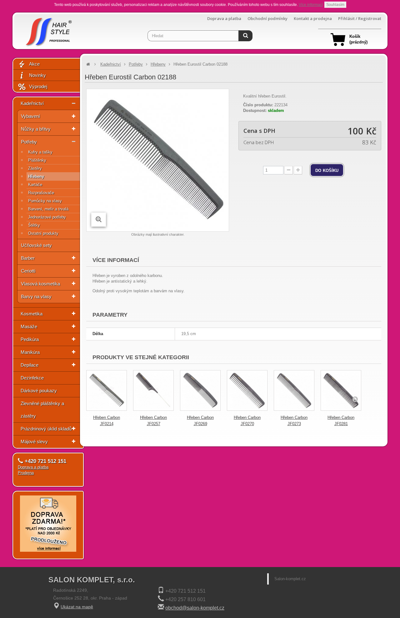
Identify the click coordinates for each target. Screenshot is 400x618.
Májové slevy (34, 441)
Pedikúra (30, 339)
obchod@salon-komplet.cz (194, 607)
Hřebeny (36, 176)
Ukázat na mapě (77, 606)
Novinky (37, 75)
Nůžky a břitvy (36, 129)
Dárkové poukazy (39, 390)
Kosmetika (31, 313)
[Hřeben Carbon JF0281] (341, 390)
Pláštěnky (37, 160)
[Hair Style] (48, 30)
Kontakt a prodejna (313, 18)
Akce (34, 64)
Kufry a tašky (40, 152)
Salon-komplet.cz (290, 578)
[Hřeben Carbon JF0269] (200, 390)
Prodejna (26, 472)
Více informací (311, 5)
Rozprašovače (41, 192)
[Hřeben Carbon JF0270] (247, 390)
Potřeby (29, 141)
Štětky (34, 225)
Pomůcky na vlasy (45, 200)
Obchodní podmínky (268, 18)
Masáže (29, 326)
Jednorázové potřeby (47, 217)
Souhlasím (335, 5)
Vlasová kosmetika (40, 283)
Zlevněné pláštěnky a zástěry (42, 410)
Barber (28, 258)
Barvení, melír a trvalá (48, 209)
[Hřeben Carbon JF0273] (294, 390)
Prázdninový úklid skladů (46, 428)
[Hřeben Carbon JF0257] (153, 390)
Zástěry (35, 168)
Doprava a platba (224, 18)
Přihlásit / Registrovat (359, 18)
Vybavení (30, 116)
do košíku (326, 170)
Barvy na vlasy (36, 296)
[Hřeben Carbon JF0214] (106, 390)
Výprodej (38, 86)
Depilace (29, 365)
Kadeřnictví (32, 103)
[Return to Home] (88, 64)
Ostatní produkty (43, 233)
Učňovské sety (36, 245)
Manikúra (30, 352)
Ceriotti (28, 271)
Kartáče (35, 184)
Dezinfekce (32, 377)
